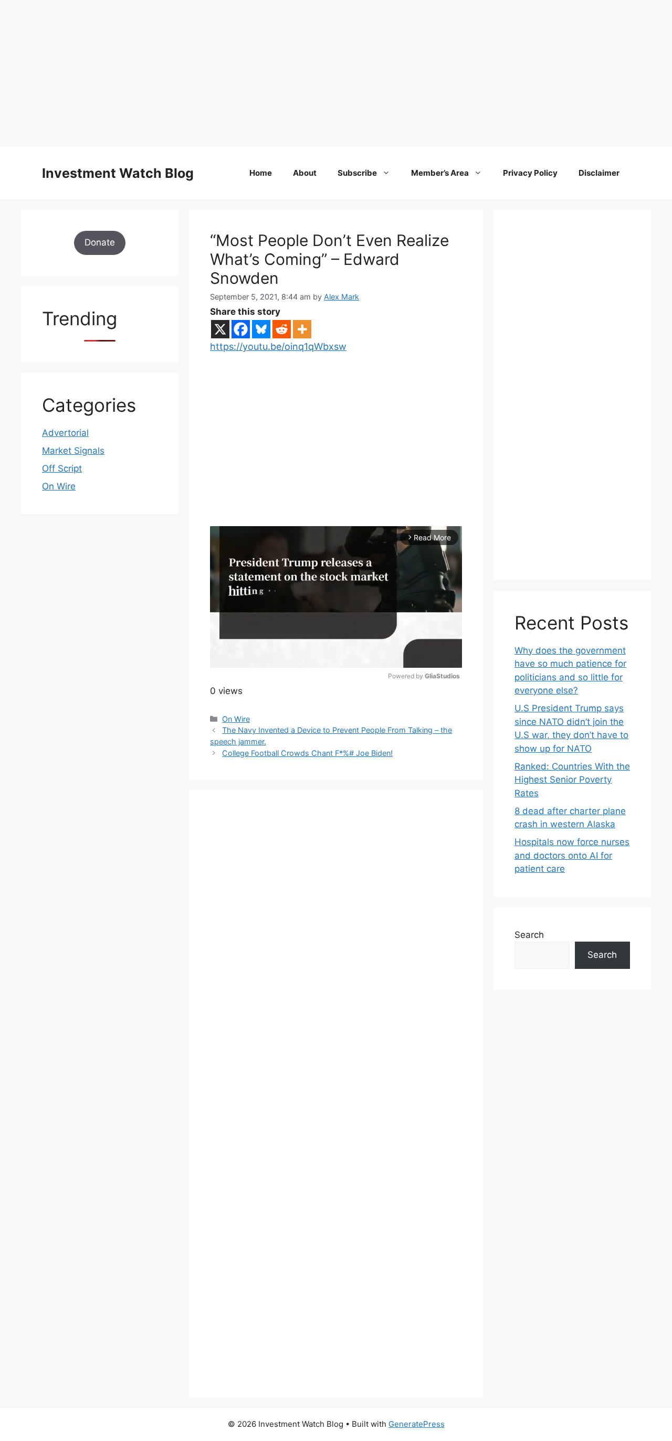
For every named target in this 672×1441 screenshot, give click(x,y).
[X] (220, 329)
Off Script (62, 468)
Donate (100, 242)
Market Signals (73, 450)
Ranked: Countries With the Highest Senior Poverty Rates (572, 779)
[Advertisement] (315, 73)
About (305, 173)
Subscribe (357, 173)
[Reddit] (281, 329)
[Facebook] (241, 329)
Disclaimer (599, 173)
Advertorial (65, 433)
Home (260, 173)
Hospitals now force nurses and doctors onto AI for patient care (571, 855)
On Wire (236, 718)
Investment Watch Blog (118, 173)
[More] (302, 329)
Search (529, 935)
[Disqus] (336, 956)
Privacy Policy (530, 173)
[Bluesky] (261, 329)
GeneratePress (416, 1424)
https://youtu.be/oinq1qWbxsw (278, 346)
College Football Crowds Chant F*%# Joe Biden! (307, 753)
